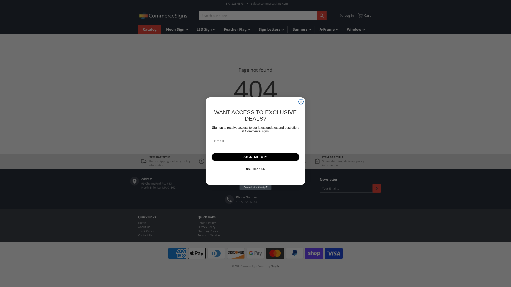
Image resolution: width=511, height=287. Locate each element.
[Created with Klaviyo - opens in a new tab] (255, 187)
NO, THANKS (255, 169)
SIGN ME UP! (256, 157)
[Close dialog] (301, 101)
